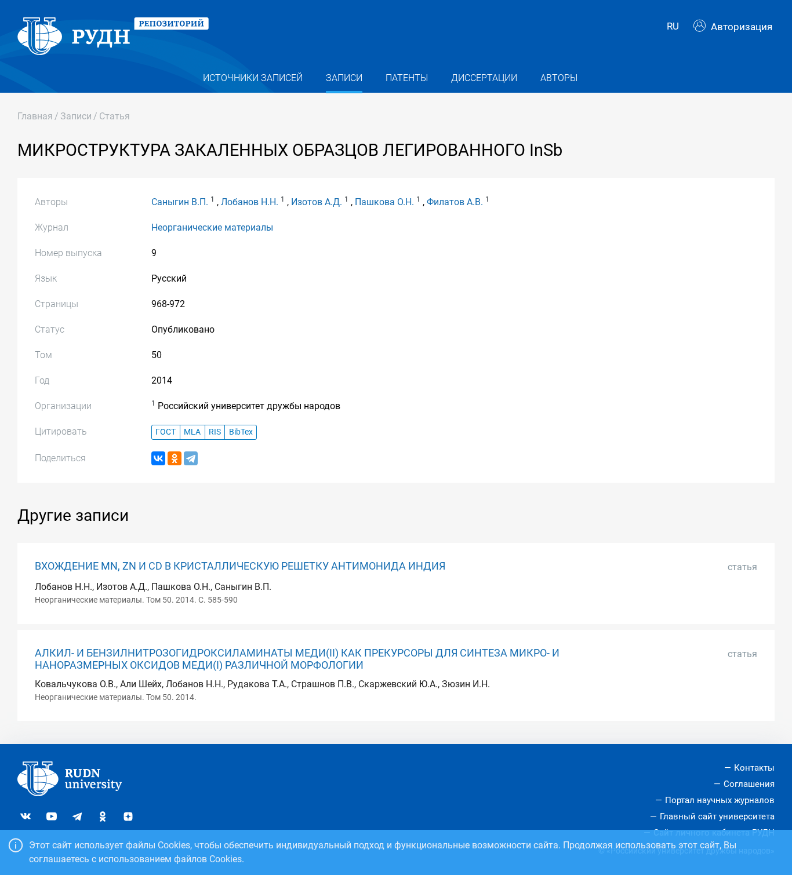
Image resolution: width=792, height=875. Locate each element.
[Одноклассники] (174, 458)
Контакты (754, 768)
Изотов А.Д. (316, 201)
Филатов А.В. (455, 201)
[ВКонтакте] (158, 458)
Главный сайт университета (717, 816)
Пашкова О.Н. (384, 201)
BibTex (241, 432)
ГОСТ (165, 432)
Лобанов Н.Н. (249, 201)
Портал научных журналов (720, 800)
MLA (192, 432)
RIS (215, 432)
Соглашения (749, 784)
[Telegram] (191, 458)
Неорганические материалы (212, 227)
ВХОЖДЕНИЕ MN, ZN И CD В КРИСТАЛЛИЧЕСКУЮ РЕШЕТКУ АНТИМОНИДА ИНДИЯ (240, 566)
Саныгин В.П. (179, 201)
